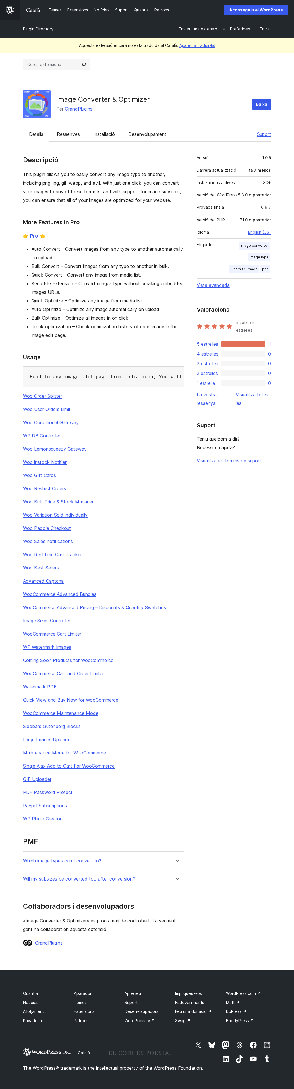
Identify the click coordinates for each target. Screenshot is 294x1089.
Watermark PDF (40, 687)
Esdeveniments (189, 1002)
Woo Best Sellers (41, 568)
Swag (183, 1020)
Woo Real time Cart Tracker (52, 554)
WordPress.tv (140, 1020)
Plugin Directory (38, 28)
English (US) (259, 232)
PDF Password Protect (48, 792)
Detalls (36, 134)
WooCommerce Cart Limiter (52, 634)
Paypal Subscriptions (45, 805)
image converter (254, 245)
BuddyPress (240, 1020)
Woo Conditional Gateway (51, 422)
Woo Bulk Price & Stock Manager (58, 502)
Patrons (81, 1020)
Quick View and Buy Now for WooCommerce (70, 700)
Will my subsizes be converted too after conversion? (79, 879)
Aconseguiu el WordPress (256, 9)
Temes (80, 1002)
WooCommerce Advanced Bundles (59, 594)
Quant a (30, 993)
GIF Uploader (37, 779)
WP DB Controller (41, 436)
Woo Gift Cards (39, 475)
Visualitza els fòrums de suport (229, 461)
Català (84, 1052)
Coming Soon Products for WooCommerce (68, 660)
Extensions (84, 1011)
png (265, 269)
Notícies (30, 1002)
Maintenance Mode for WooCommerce (64, 753)
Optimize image (244, 269)
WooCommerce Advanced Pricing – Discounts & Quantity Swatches (94, 607)
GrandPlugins (78, 109)
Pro (34, 236)
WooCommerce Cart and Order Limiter (63, 673)
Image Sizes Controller (46, 620)
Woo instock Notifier (45, 462)
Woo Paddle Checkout (47, 528)
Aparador (83, 993)
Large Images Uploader (47, 739)
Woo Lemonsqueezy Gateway (55, 449)
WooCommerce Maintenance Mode (60, 713)
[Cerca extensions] (84, 64)
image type (259, 257)
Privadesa (32, 1020)
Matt (232, 1002)
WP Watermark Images (47, 647)
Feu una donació (193, 1011)
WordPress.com (243, 993)
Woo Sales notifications (48, 541)
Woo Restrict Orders (44, 488)
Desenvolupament (147, 134)
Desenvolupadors (141, 1011)
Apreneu (133, 993)
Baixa (261, 104)
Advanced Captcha (43, 581)
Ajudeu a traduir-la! (197, 45)
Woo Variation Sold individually (55, 515)
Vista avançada (213, 285)
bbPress (236, 1011)
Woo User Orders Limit (47, 409)
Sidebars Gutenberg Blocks (52, 726)
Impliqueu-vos (188, 993)
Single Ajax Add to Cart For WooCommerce (69, 766)
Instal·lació (104, 134)
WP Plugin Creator (42, 819)
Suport (264, 134)
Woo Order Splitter (42, 396)
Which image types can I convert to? (62, 861)
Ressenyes (68, 134)
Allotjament (33, 1011)
